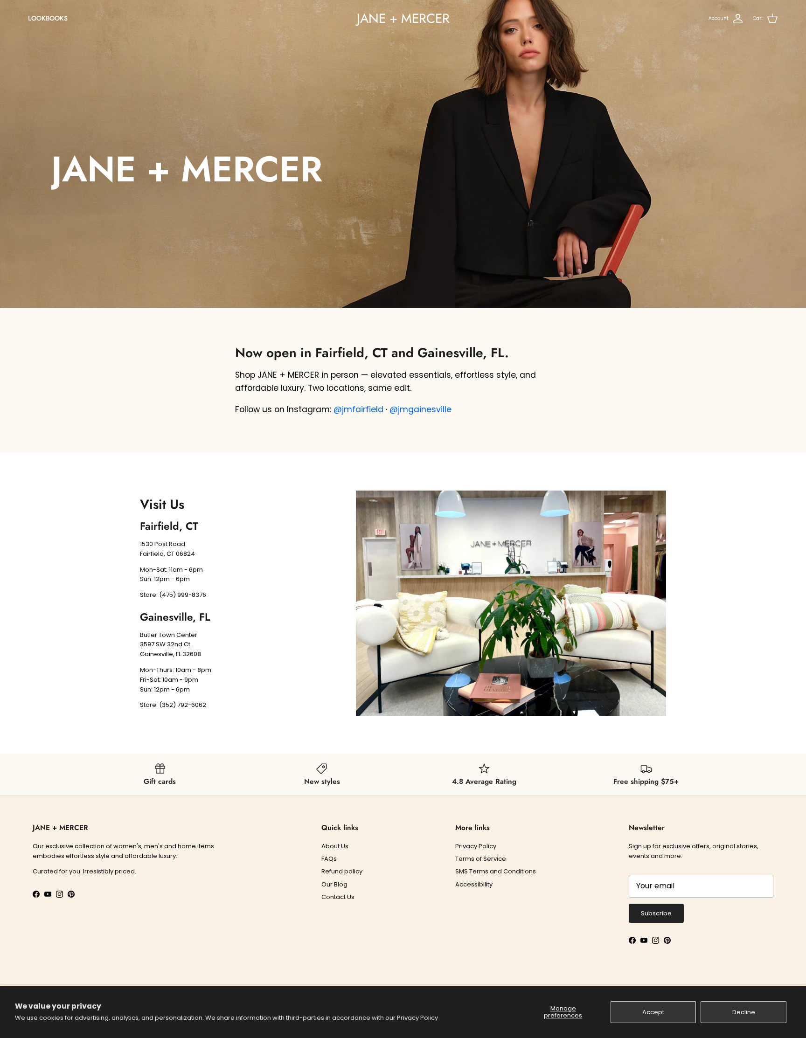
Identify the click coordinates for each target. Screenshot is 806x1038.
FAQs (329, 858)
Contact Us (337, 897)
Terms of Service (480, 858)
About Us (334, 846)
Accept (653, 1012)
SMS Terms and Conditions (495, 871)
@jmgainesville (420, 409)
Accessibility (474, 884)
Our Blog (334, 884)
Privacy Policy (417, 1017)
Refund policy (341, 871)
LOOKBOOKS (48, 18)
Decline (743, 1012)
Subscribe (656, 913)
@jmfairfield (358, 409)
